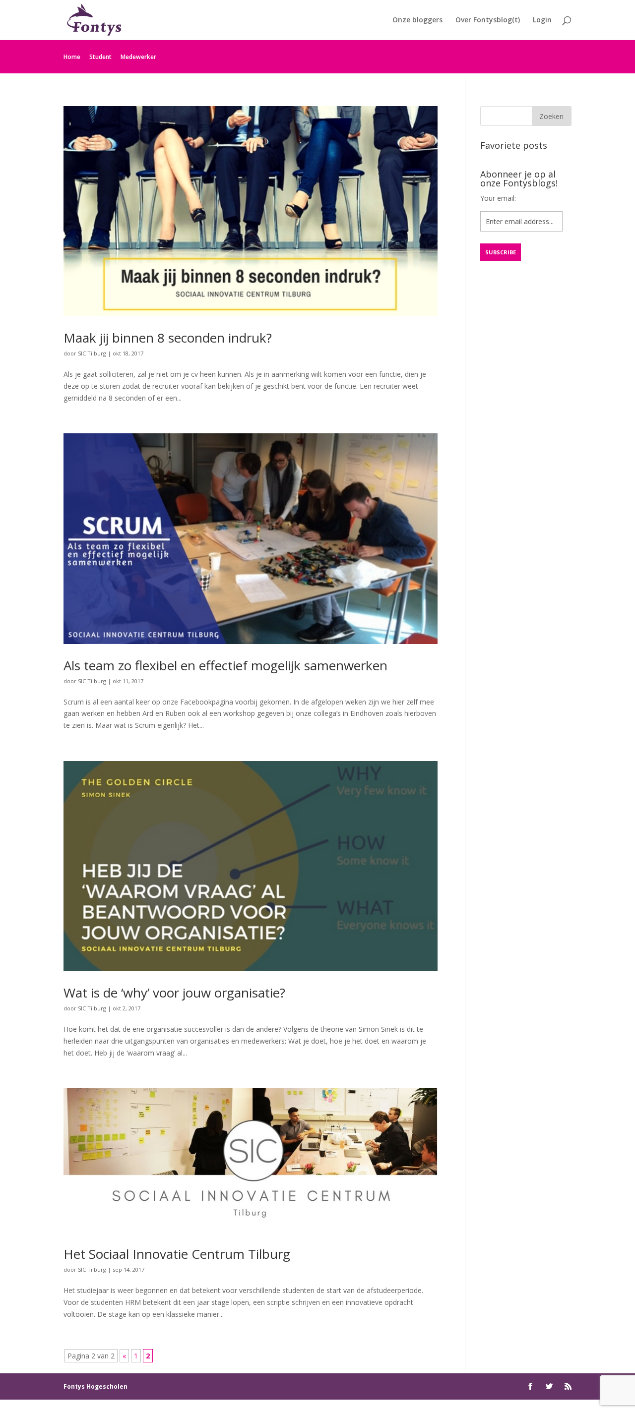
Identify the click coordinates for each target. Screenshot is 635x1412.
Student (100, 57)
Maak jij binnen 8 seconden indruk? (168, 338)
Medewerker (138, 57)
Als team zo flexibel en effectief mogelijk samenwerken (225, 665)
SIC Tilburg (92, 353)
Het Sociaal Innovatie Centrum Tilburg (177, 1254)
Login (542, 20)
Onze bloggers (417, 20)
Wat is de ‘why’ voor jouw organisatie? (174, 992)
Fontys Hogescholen (95, 1386)
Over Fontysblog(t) (487, 20)
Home (72, 57)
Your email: (498, 198)
